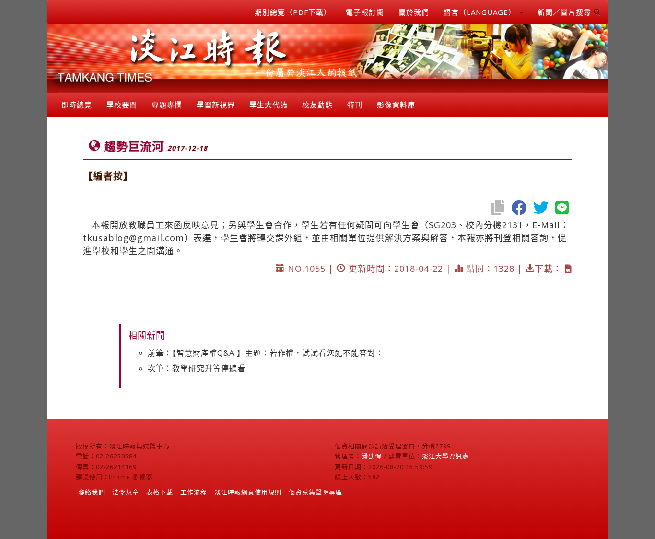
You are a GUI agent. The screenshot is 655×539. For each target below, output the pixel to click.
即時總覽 (76, 104)
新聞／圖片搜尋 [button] (566, 12)
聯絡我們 (91, 492)
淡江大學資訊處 (445, 456)
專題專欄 (167, 104)
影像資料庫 (396, 104)
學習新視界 (216, 104)
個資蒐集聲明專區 (315, 492)
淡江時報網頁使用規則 (247, 492)
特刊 (355, 104)
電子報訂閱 (365, 12)
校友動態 (317, 104)
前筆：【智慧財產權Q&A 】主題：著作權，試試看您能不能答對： (266, 353)
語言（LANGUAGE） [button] (481, 12)
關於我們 (413, 12)
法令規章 (125, 492)
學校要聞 (121, 104)
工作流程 (193, 492)
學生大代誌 (268, 104)
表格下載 (159, 492)
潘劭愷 (372, 456)
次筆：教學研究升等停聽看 (197, 368)
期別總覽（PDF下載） (293, 12)
